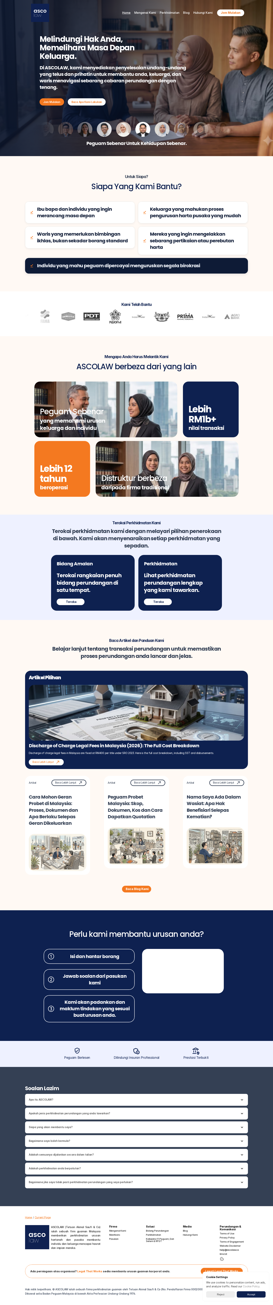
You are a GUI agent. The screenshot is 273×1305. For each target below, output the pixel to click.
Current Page (43, 1217)
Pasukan (113, 1239)
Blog (186, 12)
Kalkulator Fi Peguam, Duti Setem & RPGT (160, 1240)
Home (126, 12)
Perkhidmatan (153, 1234)
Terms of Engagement (232, 1241)
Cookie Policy (251, 1286)
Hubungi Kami (203, 12)
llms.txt (223, 1254)
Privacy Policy (227, 1237)
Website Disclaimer (230, 1245)
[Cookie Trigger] (222, 1259)
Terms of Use (227, 1233)
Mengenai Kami (117, 1230)
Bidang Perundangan (157, 1230)
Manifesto (114, 1234)
